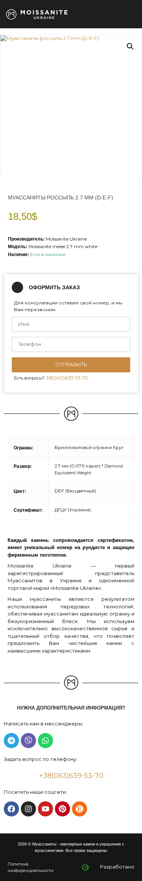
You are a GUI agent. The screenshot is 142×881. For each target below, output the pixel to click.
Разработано (117, 867)
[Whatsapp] (45, 740)
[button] (130, 46)
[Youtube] (45, 808)
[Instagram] (28, 808)
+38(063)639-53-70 (71, 775)
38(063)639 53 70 (67, 378)
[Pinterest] (62, 808)
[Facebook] (11, 808)
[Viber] (28, 740)
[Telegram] (11, 740)
